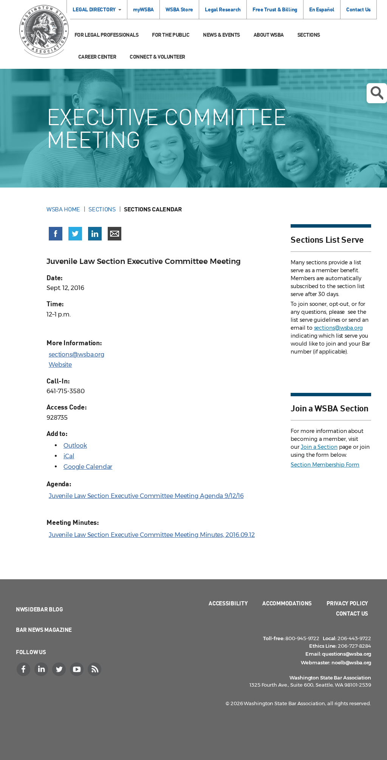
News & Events (221, 34)
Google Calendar (88, 466)
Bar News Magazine (44, 629)
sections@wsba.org (76, 354)
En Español (321, 9)
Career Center (97, 56)
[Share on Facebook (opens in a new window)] (55, 233)
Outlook (75, 445)
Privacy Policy (347, 603)
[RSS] (95, 669)
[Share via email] (114, 233)
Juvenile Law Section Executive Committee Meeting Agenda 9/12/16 (146, 495)
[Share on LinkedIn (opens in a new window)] (95, 233)
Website (60, 364)
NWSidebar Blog (39, 609)
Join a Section (319, 447)
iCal (68, 456)
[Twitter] (59, 669)
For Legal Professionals (106, 34)
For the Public (170, 34)
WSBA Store (179, 9)
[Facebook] (24, 669)
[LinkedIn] (42, 669)
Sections (308, 34)
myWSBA (143, 9)
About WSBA (269, 34)
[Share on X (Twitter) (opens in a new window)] (75, 233)
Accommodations (287, 603)
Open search (377, 93)
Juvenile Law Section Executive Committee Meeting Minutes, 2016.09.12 (152, 534)
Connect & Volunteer (157, 56)
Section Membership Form (325, 464)
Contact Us (358, 9)
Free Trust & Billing (274, 9)
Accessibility (228, 603)
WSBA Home (63, 209)
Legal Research (223, 9)
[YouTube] (77, 669)
